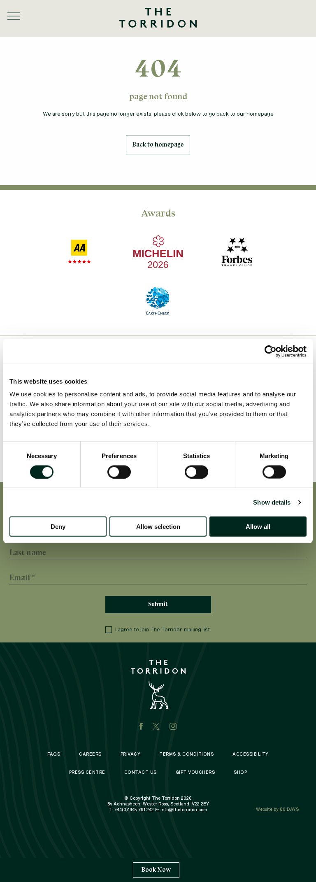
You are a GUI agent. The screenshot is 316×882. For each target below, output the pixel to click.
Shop (240, 772)
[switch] (119, 471)
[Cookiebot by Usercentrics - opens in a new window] (271, 351)
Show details (271, 501)
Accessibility (250, 754)
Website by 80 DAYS (277, 809)
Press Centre (87, 772)
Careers (90, 754)
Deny (58, 526)
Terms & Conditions (186, 754)
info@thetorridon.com (183, 809)
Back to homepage (158, 144)
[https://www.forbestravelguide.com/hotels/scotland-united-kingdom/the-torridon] (236, 251)
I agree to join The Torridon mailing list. (163, 629)
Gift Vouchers (195, 772)
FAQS (53, 754)
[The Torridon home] (158, 16)
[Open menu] (13, 16)
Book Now (156, 869)
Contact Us (140, 772)
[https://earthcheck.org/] (157, 300)
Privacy (131, 754)
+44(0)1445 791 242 (134, 809)
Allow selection (158, 526)
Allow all (258, 526)
